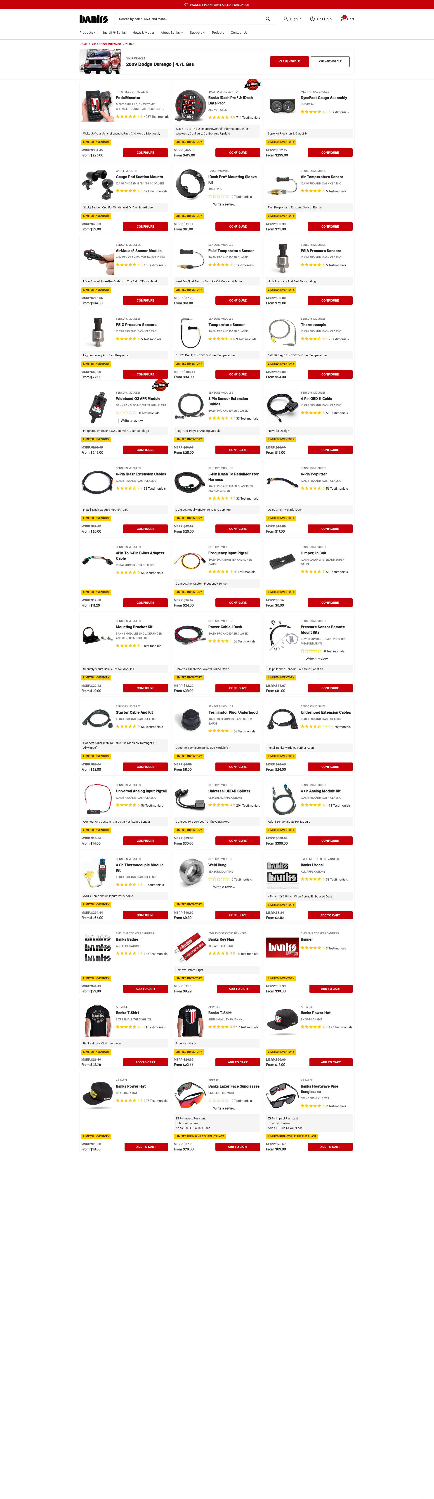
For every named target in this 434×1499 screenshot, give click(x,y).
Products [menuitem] (86, 32)
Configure (145, 152)
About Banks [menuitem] (170, 32)
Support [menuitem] (196, 32)
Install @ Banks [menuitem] (114, 32)
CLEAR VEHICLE (289, 61)
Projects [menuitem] (218, 32)
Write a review (224, 204)
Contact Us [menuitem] (239, 32)
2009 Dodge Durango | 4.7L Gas (113, 44)
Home (83, 44)
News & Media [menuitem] (143, 32)
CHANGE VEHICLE (330, 61)
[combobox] (195, 18)
